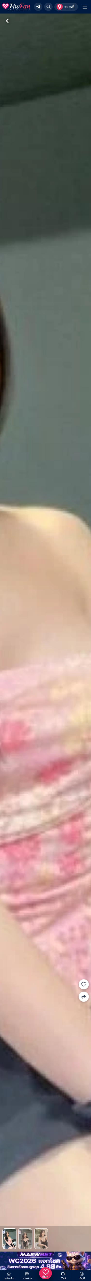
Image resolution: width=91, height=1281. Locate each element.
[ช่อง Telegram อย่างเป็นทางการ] (38, 7)
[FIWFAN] (16, 7)
